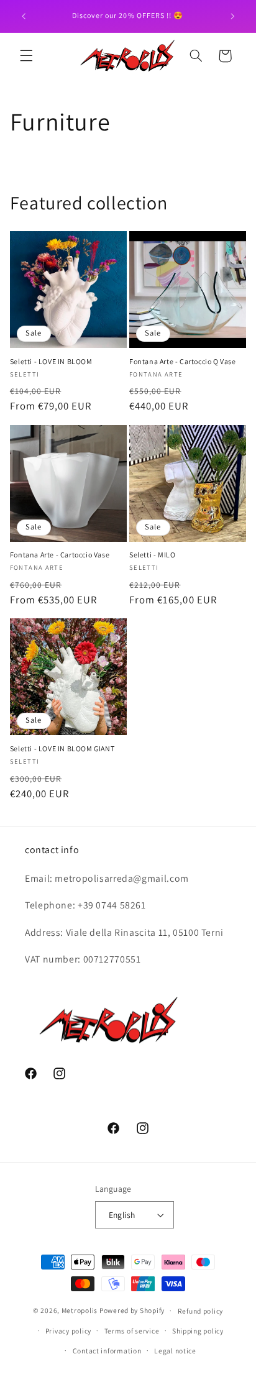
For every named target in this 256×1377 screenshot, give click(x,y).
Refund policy (201, 1310)
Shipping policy (198, 1330)
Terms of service (132, 1330)
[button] (26, 56)
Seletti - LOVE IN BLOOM (51, 361)
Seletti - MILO (152, 554)
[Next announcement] (232, 16)
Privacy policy (68, 1330)
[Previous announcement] (23, 16)
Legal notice (175, 1350)
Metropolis (80, 1310)
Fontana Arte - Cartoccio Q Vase (182, 361)
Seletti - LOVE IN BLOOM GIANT (62, 748)
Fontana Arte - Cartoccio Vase (59, 554)
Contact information (107, 1350)
